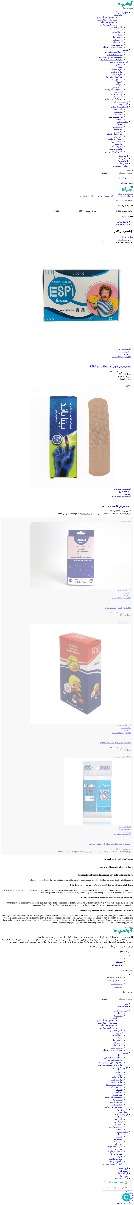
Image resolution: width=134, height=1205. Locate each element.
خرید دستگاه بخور (116, 984)
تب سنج (119, 30)
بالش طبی (117, 109)
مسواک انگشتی (115, 146)
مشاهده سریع (125, 352)
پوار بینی (118, 144)
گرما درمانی (117, 42)
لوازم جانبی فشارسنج (108, 25)
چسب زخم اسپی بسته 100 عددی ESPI (110, 366)
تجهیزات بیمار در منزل (112, 47)
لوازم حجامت (116, 69)
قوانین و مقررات (117, 965)
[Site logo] (125, 6)
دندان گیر (118, 131)
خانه (131, 196)
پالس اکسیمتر (116, 27)
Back (120, 1013)
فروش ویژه (123, 221)
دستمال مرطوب (115, 139)
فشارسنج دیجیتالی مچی (107, 20)
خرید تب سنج (118, 987)
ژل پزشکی (117, 87)
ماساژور (118, 35)
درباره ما (119, 958)
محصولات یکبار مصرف (112, 89)
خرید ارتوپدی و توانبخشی (114, 977)
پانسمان (119, 82)
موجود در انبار (122, 224)
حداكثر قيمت (91, 211)
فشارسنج (118, 15)
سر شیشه (118, 129)
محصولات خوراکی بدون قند (110, 57)
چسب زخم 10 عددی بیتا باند (116, 506)
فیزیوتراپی (118, 114)
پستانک (119, 124)
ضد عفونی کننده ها (114, 77)
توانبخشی (118, 112)
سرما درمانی (116, 44)
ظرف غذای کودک (114, 134)
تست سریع (117, 92)
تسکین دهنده (116, 97)
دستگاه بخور (117, 32)
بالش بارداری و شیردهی (112, 151)
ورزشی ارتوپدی (115, 116)
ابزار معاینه (117, 40)
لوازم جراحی (116, 74)
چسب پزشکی (116, 79)
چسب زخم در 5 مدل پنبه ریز (116, 607)
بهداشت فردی (116, 94)
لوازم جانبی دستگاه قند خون (110, 59)
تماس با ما (119, 962)
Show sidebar (127, 237)
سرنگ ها (118, 84)
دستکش (118, 64)
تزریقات (105, 196)
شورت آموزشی (115, 141)
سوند (120, 67)
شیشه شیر (117, 126)
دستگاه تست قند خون (113, 52)
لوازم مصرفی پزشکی (119, 196)
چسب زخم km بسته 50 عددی (115, 742)
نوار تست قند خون (114, 54)
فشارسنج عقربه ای (108, 22)
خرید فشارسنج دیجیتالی (114, 981)
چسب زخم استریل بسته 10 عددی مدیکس (109, 843)
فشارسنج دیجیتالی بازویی (106, 17)
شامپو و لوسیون (115, 149)
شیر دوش (118, 136)
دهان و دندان (117, 37)
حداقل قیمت (127, 211)
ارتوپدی (119, 119)
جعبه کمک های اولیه (113, 99)
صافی (57, 211)
